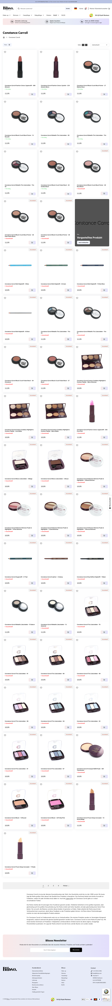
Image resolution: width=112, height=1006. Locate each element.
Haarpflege (26, 15)
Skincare (15, 15)
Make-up (5, 15)
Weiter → (66, 886)
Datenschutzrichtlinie (37, 971)
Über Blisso (35, 987)
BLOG (63, 15)
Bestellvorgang (36, 975)
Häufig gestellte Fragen (38, 992)
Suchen (68, 8)
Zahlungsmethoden (37, 978)
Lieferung (34, 980)
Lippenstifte (69, 898)
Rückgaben (35, 982)
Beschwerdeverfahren (37, 985)
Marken (48, 15)
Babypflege (38, 15)
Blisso (8, 999)
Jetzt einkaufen (83, 242)
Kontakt (34, 989)
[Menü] (109, 989)
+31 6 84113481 (97, 971)
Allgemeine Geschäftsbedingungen (41, 973)
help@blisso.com (97, 973)
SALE (55, 15)
